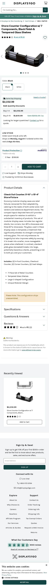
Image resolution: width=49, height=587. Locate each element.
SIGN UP (24, 467)
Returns (34, 532)
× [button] (46, 565)
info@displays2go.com (25, 488)
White (19, 87)
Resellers (13, 514)
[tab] (21, 73)
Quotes (34, 523)
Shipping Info (34, 514)
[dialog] (24, 575)
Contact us (34, 120)
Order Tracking (34, 505)
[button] (45, 9)
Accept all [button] (24, 582)
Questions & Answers (16, 316)
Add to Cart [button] (24, 422)
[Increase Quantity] (18, 167)
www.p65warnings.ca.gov (31, 350)
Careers (13, 509)
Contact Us (33, 500)
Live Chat (25, 479)
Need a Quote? (39, 97)
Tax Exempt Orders (34, 518)
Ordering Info (33, 509)
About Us (13, 500)
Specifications (12, 309)
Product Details (13, 187)
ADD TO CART (34, 166)
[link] (29, 21)
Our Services (13, 523)
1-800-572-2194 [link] (26, 483)
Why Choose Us (13, 505)
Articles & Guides (13, 528)
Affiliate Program (13, 518)
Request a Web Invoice (33, 528)
